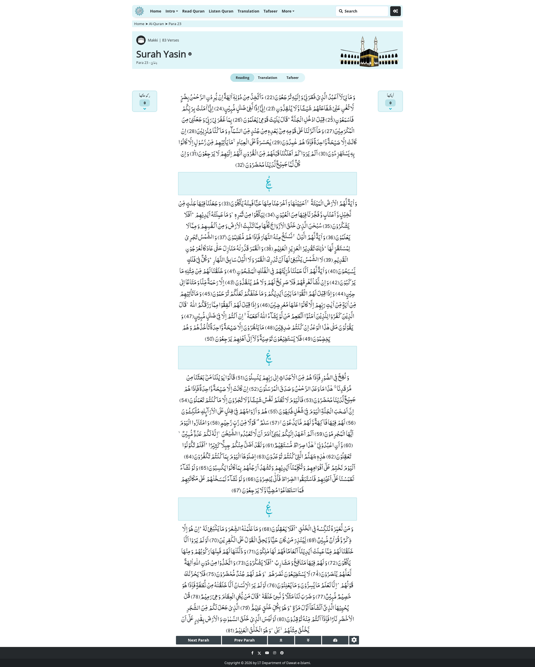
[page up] (281, 640)
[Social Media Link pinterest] (282, 653)
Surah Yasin (161, 54)
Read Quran (193, 11)
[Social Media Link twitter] (260, 653)
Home (155, 11)
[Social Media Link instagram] (275, 653)
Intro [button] (170, 11)
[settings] (354, 640)
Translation (248, 11)
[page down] (308, 640)
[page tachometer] (335, 640)
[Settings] (395, 11)
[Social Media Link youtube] (267, 653)
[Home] (139, 10)
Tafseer (271, 11)
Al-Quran (156, 23)
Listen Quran (221, 11)
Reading (242, 77)
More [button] (287, 11)
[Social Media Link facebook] (252, 653)
